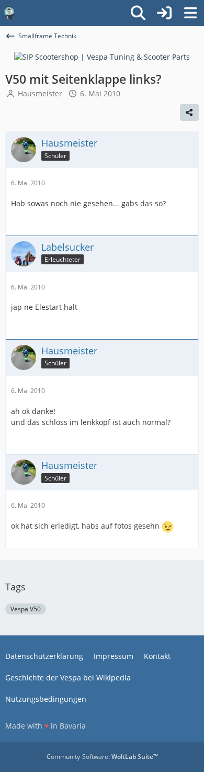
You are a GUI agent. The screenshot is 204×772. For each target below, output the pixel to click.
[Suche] (138, 13)
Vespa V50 (25, 609)
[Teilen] (189, 112)
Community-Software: (102, 756)
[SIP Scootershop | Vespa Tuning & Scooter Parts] (102, 56)
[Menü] (190, 13)
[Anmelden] (164, 13)
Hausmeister (40, 93)
